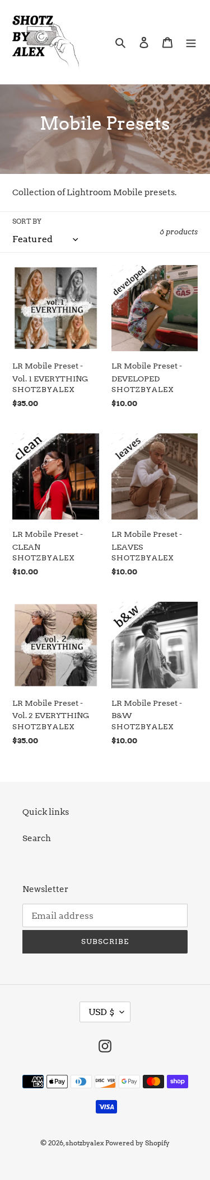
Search (36, 838)
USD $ (101, 1012)
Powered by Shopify (137, 1143)
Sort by (26, 221)
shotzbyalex (85, 1143)
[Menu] (191, 42)
